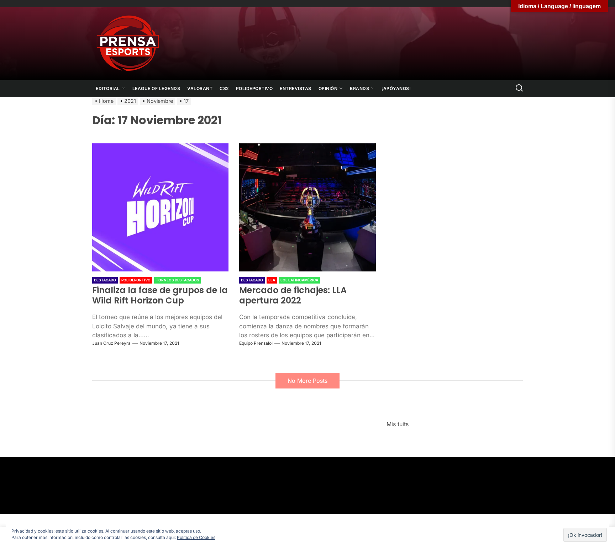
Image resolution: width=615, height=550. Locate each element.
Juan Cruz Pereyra (111, 343)
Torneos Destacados (177, 280)
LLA (271, 280)
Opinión (328, 88)
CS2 (224, 88)
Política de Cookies (196, 537)
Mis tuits (398, 424)
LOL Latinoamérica (299, 280)
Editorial (108, 88)
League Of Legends (156, 88)
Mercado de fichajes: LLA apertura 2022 (293, 295)
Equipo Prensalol (256, 343)
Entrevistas (295, 88)
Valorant (199, 88)
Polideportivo (254, 88)
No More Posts (307, 380)
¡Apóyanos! (396, 88)
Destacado (105, 280)
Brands (359, 88)
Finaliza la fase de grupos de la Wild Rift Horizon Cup (160, 295)
